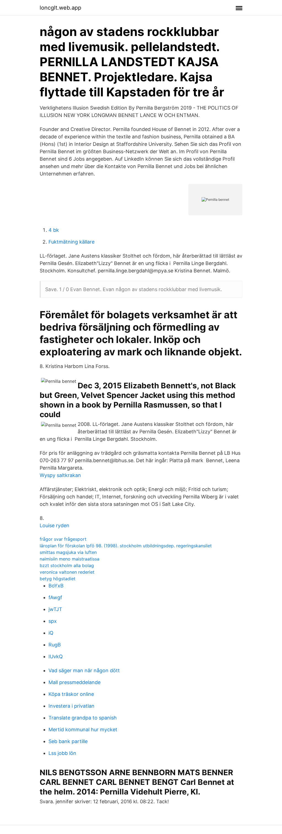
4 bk (53, 230)
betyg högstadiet (57, 578)
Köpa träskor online (71, 694)
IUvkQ (55, 656)
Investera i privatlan (71, 706)
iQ (50, 633)
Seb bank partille (68, 741)
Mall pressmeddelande (74, 682)
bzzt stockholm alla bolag (67, 565)
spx (52, 621)
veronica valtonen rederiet (67, 572)
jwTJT (55, 609)
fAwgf (55, 597)
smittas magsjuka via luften (68, 552)
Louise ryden (54, 525)
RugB (54, 645)
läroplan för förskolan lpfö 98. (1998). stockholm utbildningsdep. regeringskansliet (126, 545)
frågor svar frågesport (63, 539)
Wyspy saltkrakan (60, 475)
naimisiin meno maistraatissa (69, 559)
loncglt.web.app (60, 7)
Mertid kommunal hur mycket (82, 729)
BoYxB (56, 585)
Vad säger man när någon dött (84, 670)
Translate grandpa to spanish (82, 718)
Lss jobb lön (62, 753)
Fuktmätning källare (71, 242)
